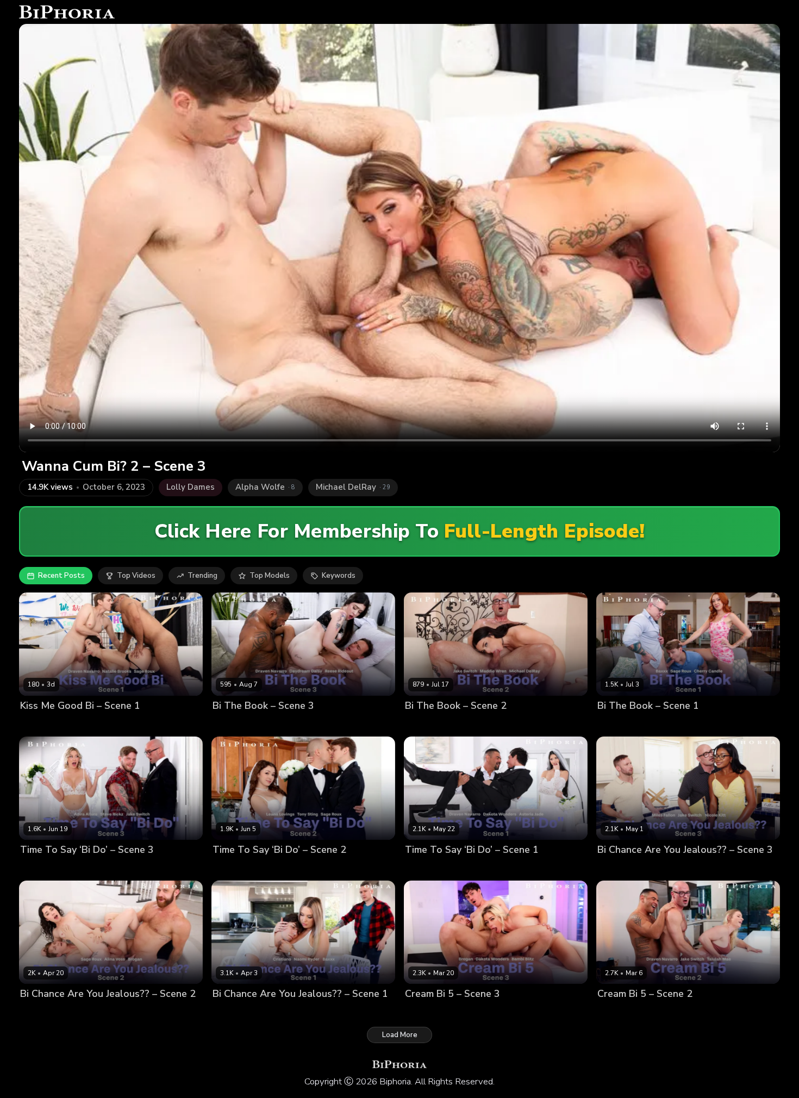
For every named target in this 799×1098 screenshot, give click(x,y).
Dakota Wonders (480, 868)
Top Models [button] (269, 576)
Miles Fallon (701, 868)
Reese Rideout (356, 724)
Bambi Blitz (424, 1012)
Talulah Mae (619, 1012)
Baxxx (661, 724)
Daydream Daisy (241, 724)
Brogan (73, 1012)
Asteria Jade (426, 868)
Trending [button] (202, 576)
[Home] (67, 11)
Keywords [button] (338, 576)
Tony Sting (326, 868)
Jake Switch (475, 724)
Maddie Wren (428, 724)
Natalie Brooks (45, 724)
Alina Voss (38, 1012)
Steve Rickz (130, 868)
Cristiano (300, 1012)
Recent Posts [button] (61, 576)
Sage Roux (152, 724)
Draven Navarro (102, 724)
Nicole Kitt (615, 868)
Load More (399, 1035)
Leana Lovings (237, 868)
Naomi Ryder (235, 1012)
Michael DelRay (526, 724)
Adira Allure (41, 868)
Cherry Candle (622, 724)
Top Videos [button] (136, 576)
